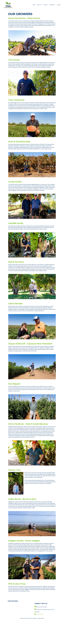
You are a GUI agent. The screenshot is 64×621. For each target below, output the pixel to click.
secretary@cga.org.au (39, 614)
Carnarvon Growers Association (8, 5)
